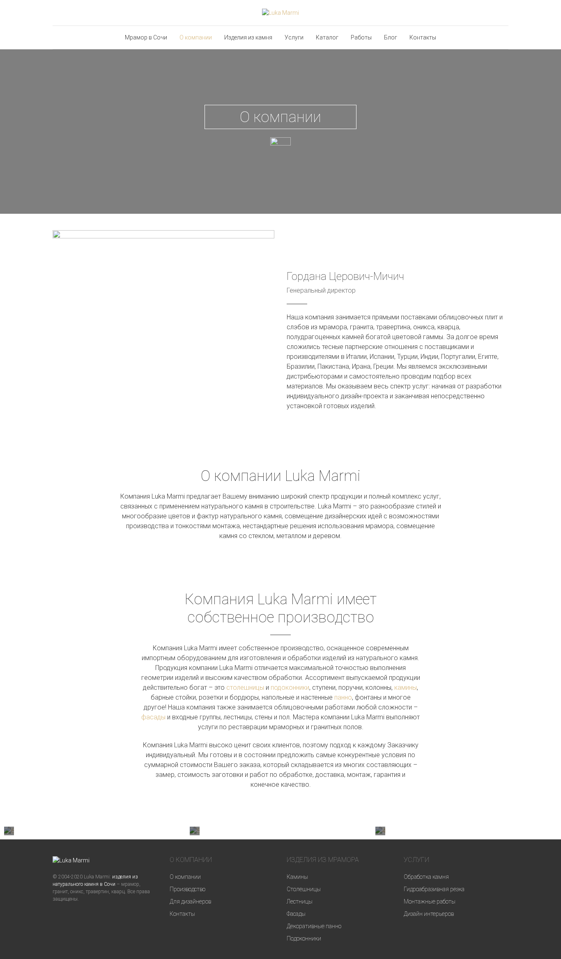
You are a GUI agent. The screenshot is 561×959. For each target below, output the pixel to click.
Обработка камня (426, 876)
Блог (390, 37)
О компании (195, 37)
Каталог (327, 37)
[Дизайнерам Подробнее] (195, 831)
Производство (187, 889)
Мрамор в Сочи (146, 37)
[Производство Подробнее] (9, 831)
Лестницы (300, 901)
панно (343, 697)
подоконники (290, 687)
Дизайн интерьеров (429, 913)
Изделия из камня (248, 37)
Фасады (296, 913)
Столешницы (304, 889)
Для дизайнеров (190, 901)
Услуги (294, 37)
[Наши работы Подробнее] (380, 831)
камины (405, 687)
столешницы (245, 687)
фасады (153, 717)
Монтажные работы (429, 901)
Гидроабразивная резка (434, 889)
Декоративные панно (314, 926)
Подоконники (304, 938)
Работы (361, 37)
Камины (297, 876)
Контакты (422, 37)
